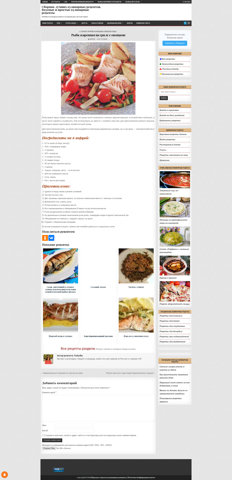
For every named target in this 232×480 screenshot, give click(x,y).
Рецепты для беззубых (171, 331)
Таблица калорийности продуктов (109, 1)
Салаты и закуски (97, 23)
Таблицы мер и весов (132, 1)
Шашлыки (164, 160)
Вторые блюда (71, 23)
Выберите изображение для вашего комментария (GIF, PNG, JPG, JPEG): (77, 445)
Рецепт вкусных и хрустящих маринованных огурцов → (131, 373)
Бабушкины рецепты (170, 120)
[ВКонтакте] (51, 238)
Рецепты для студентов (172, 326)
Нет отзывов (102, 39)
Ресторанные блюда (170, 145)
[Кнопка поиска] (188, 23)
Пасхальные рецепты (172, 74)
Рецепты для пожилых (171, 316)
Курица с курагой (168, 278)
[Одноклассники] (45, 238)
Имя (44, 425)
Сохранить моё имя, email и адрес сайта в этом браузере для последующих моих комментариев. (90, 435)
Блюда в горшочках (169, 110)
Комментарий (49, 392)
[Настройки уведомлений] (4, 474)
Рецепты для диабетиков (172, 342)
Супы (58, 23)
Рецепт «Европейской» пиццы (175, 304)
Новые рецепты (47, 23)
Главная (45, 1)
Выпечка (130, 23)
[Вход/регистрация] (185, 23)
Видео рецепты (167, 139)
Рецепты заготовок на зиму (174, 155)
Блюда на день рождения (172, 115)
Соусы (163, 150)
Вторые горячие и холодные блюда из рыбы (98, 31)
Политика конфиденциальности (82, 1)
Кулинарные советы (143, 23)
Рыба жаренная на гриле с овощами (98, 35)
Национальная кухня (114, 23)
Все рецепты (55, 1)
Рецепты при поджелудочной (174, 336)
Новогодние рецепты (172, 64)
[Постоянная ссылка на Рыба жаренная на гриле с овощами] (98, 78)
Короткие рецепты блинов (173, 134)
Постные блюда (170, 69)
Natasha (92, 39)
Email (45, 430)
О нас (65, 1)
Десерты (84, 23)
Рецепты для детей (170, 321)
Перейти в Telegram (175, 43)
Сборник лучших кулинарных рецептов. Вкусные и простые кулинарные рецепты (71, 10)
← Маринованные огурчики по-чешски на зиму (62, 373)
